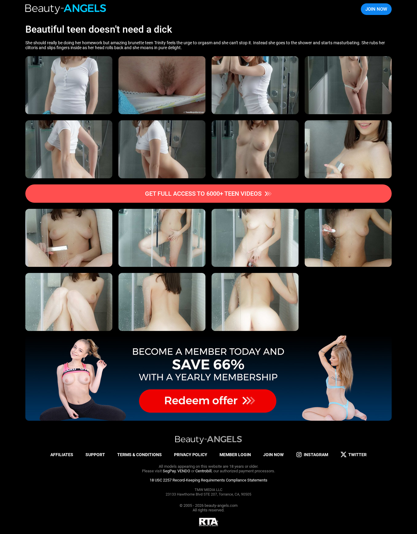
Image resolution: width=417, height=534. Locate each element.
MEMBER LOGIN (235, 454)
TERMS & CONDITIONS (139, 454)
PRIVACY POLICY (190, 454)
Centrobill (203, 471)
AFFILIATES (61, 454)
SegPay (169, 471)
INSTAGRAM (316, 454)
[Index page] (66, 9)
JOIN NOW (376, 9)
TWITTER (357, 454)
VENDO (183, 471)
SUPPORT (95, 454)
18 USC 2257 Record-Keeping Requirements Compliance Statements (208, 480)
